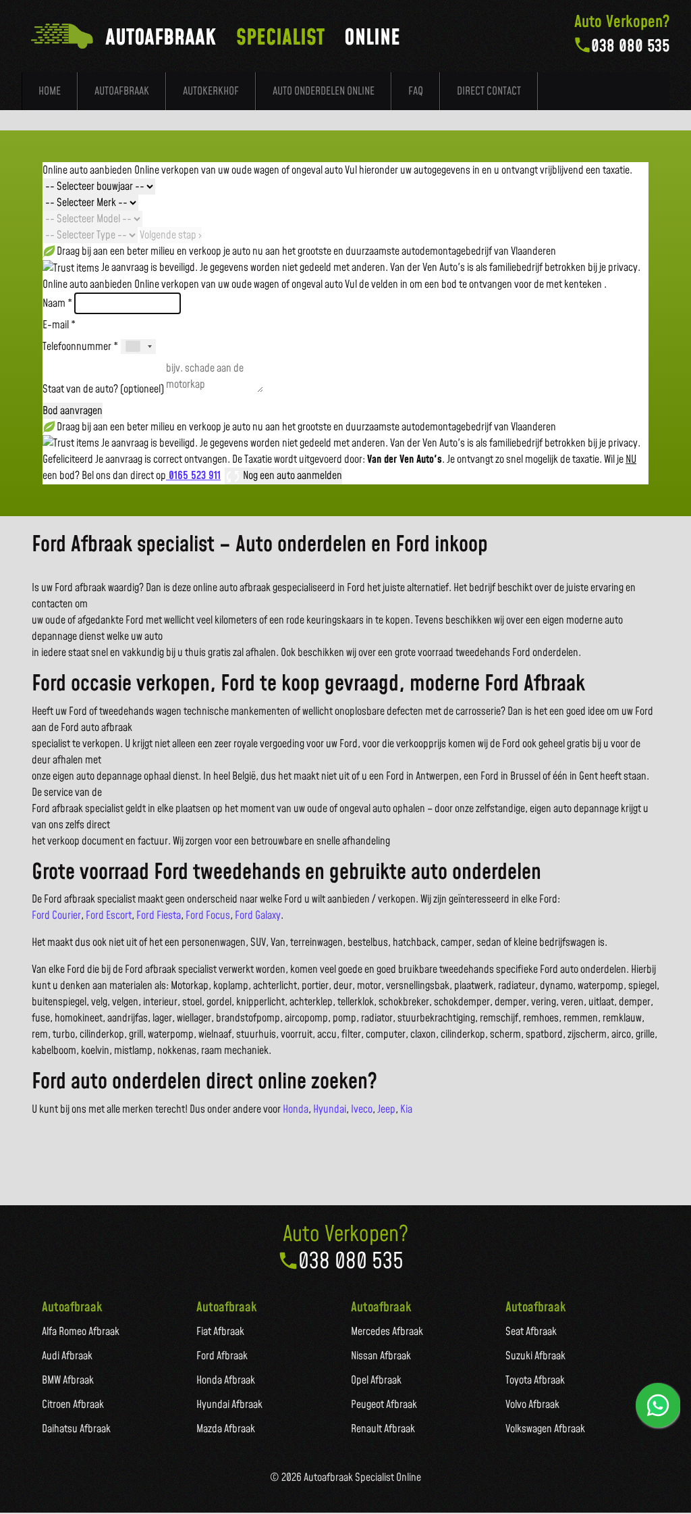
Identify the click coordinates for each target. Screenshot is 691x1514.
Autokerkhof (211, 91)
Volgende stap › (171, 235)
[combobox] (138, 346)
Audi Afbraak (67, 1355)
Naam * (57, 303)
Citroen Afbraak (73, 1404)
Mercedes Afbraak (387, 1331)
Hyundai (329, 1109)
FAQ (415, 91)
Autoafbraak (121, 91)
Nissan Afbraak (381, 1355)
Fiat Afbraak (220, 1331)
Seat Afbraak (531, 1331)
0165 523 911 (193, 475)
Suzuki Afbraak (535, 1355)
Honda (295, 1109)
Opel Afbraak (376, 1380)
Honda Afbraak (225, 1380)
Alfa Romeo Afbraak (80, 1331)
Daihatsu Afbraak (76, 1428)
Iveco (361, 1109)
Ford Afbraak (222, 1355)
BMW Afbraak (68, 1380)
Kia (406, 1109)
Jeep (386, 1109)
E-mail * (59, 325)
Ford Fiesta (158, 915)
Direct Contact (489, 91)
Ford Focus (208, 915)
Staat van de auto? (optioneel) (103, 389)
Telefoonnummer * (80, 346)
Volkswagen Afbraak (545, 1428)
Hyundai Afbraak (229, 1404)
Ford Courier (56, 915)
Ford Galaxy (258, 915)
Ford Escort (109, 915)
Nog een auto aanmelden (291, 475)
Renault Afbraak (383, 1428)
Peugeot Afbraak (384, 1404)
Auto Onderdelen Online (324, 91)
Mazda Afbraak (225, 1428)
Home (49, 91)
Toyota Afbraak (535, 1380)
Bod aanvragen (73, 410)
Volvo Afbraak (532, 1404)
